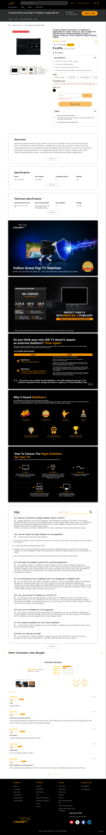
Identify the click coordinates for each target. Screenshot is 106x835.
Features (10, 19)
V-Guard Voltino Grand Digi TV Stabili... (34, 25)
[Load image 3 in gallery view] (33, 70)
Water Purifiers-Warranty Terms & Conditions (67, 809)
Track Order (39, 7)
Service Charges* (58, 52)
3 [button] (53, 774)
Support (72, 3)
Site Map (61, 798)
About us (16, 786)
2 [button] (50, 774)
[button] (98, 3)
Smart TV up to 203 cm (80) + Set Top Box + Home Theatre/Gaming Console (75, 84)
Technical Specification (26, 19)
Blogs (30, 7)
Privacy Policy (62, 789)
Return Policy (62, 786)
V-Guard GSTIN (17, 795)
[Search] (22, 3)
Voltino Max (72, 77)
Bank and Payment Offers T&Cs (65, 802)
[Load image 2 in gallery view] (24, 70)
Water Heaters (40, 789)
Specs (16, 19)
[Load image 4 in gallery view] (42, 70)
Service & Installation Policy (66, 805)
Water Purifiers (40, 792)
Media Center (17, 792)
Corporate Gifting (18, 800)
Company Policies (18, 798)
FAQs (35, 19)
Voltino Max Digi (84, 77)
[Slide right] (48, 70)
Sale (22, 7)
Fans (37, 795)
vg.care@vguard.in (86, 789)
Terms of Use (62, 792)
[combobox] (45, 3)
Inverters (38, 806)
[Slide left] (9, 70)
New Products (12, 7)
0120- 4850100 (85, 786)
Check (87, 95)
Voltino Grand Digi (59, 77)
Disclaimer (61, 795)
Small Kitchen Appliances (42, 800)
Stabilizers (38, 786)
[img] (13, 697)
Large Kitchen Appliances (42, 798)
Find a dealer (17, 789)
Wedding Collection (18, 25)
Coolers (38, 803)
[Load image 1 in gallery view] (14, 70)
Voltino (95, 77)
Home (9, 25)
